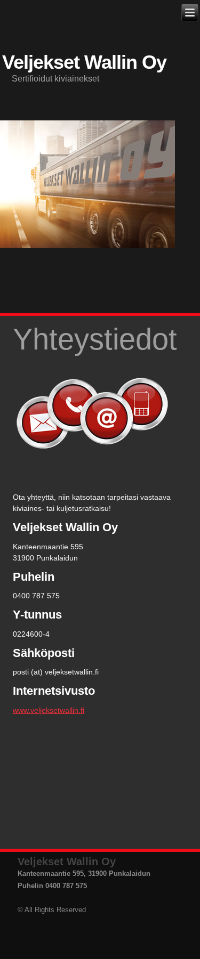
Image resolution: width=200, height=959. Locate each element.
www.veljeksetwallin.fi (48, 710)
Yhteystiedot (95, 339)
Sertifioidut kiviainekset (55, 78)
